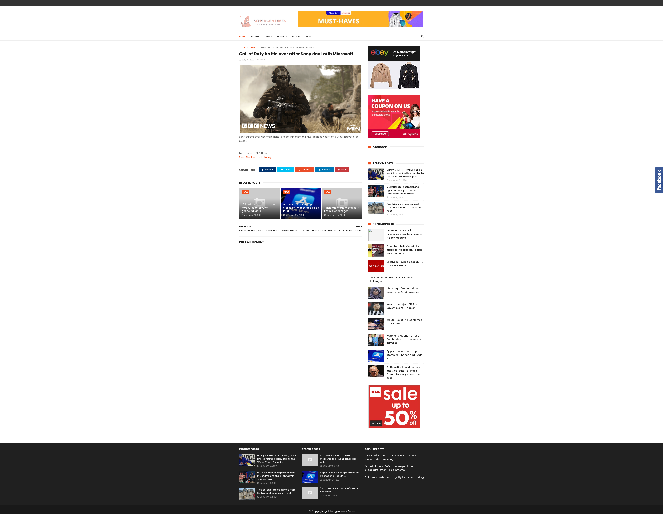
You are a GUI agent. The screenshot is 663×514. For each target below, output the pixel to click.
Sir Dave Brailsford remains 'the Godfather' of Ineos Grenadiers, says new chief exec (404, 372)
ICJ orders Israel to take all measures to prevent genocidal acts (259, 208)
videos (310, 36)
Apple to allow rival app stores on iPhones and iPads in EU (301, 208)
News (269, 36)
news (252, 47)
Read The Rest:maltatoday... (256, 157)
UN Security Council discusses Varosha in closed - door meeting (405, 234)
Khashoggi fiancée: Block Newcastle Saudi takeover (403, 290)
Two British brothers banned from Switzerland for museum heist (404, 207)
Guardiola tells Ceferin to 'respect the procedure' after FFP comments (405, 249)
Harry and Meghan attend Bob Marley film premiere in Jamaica (404, 339)
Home (242, 36)
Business (256, 36)
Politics (282, 36)
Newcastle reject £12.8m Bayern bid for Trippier (402, 306)
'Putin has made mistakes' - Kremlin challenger (341, 209)
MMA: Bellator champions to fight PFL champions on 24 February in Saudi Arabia (403, 190)
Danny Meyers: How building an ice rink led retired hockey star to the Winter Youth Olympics (405, 173)
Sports (296, 36)
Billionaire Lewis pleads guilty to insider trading (405, 263)
